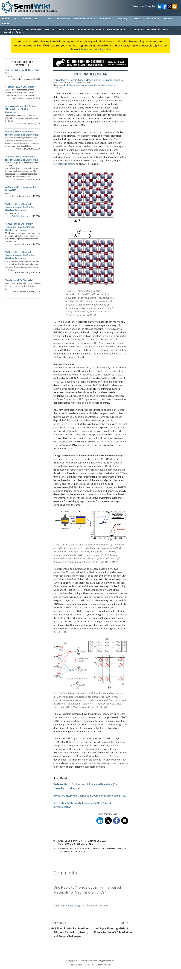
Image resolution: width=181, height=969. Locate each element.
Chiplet (61, 29)
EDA (37, 18)
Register (138, 6)
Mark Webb (19, 124)
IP (48, 18)
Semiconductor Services (105, 85)
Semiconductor (83, 18)
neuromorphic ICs (114, 848)
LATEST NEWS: (12, 29)
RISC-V (100, 29)
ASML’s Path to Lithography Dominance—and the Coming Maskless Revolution (19, 207)
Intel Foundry (85, 29)
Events (20, 32)
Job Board (153, 18)
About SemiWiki (103, 965)
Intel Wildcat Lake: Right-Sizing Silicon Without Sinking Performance (21, 109)
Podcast (168, 18)
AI (129, 29)
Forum (27, 18)
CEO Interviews (33, 29)
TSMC (71, 29)
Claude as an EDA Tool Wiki (19, 280)
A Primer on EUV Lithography (20, 87)
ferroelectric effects (64, 163)
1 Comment (58, 87)
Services (62, 18)
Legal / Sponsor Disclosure (82, 965)
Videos (6, 23)
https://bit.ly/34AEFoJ (65, 423)
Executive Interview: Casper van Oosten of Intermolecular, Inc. (89, 795)
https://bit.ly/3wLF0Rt (105, 441)
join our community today (95, 49)
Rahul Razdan (18, 216)
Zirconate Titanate (72, 851)
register (69, 905)
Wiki (16, 18)
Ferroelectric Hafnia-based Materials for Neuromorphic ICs (88, 79)
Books (138, 18)
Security (122, 18)
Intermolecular (86, 85)
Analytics (104, 18)
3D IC (166, 29)
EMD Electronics (71, 85)
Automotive (153, 29)
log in (79, 905)
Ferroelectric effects (74, 848)
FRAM (96, 848)
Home (5, 18)
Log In (150, 6)
